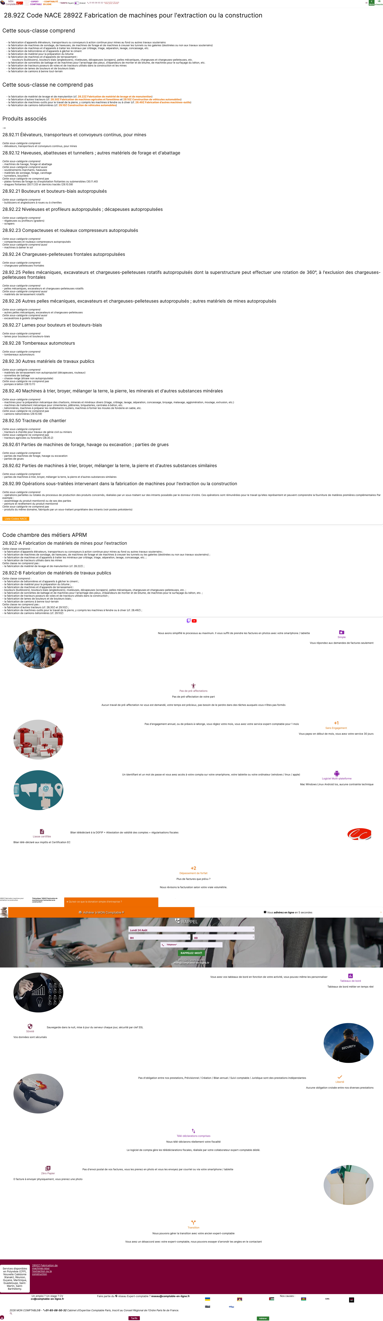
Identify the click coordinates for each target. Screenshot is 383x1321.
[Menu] (366, 3)
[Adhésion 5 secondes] (381, 912)
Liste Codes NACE (16, 518)
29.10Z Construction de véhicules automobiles (152, 99)
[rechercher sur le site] (11, 1313)
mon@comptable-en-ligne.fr (191, 962)
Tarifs (134, 1318)
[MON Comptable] (2, 1317)
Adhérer (263, 1318)
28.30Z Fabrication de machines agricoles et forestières (85, 99)
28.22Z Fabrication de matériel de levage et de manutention (115, 96)
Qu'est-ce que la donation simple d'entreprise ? (95, 901)
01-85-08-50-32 (56, 1310)
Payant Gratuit (77, 3)
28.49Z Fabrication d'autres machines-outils (162, 102)
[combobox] (191, 929)
